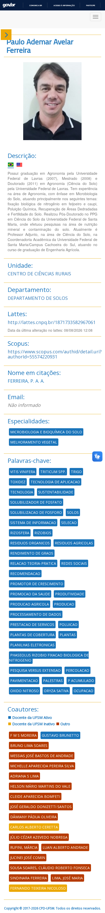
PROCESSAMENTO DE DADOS (35, 614)
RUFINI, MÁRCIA (23, 847)
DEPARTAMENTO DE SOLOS (38, 298)
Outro (64, 723)
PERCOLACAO (77, 670)
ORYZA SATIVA (56, 690)
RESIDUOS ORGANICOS (30, 543)
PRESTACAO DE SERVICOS (32, 624)
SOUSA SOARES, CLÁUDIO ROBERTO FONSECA (50, 867)
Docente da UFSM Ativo (31, 717)
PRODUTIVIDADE (69, 594)
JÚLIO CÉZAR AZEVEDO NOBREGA (39, 837)
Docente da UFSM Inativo (33, 723)
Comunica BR (35, 5)
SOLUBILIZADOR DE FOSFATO (36, 502)
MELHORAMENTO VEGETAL (33, 442)
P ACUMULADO (81, 680)
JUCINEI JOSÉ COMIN (27, 857)
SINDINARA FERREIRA (28, 878)
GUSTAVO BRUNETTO (60, 735)
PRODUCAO (64, 604)
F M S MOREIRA (23, 735)
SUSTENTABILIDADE (55, 492)
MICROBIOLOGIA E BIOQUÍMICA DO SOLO (46, 431)
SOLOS (73, 512)
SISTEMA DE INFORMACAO (33, 522)
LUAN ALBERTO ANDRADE (65, 847)
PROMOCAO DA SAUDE (30, 594)
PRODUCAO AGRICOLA (29, 604)
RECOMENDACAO (25, 573)
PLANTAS (68, 634)
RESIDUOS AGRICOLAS (74, 543)
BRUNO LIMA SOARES (28, 745)
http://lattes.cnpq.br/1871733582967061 (52, 322)
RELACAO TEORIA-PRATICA (33, 563)
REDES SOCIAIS (74, 563)
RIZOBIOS (42, 532)
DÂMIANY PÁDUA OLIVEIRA (33, 816)
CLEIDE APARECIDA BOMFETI (35, 796)
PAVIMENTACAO (24, 680)
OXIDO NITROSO (24, 690)
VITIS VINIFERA (22, 471)
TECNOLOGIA (21, 492)
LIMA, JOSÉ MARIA (67, 878)
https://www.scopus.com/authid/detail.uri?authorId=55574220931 (55, 354)
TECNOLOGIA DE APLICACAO (55, 481)
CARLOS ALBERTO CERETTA (34, 827)
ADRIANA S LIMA (24, 776)
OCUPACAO (83, 690)
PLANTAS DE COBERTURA (32, 634)
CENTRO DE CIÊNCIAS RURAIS (39, 274)
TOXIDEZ (17, 481)
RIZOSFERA (19, 532)
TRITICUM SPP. (53, 471)
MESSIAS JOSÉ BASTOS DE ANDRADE (41, 755)
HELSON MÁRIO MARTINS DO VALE (40, 786)
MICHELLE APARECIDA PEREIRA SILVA (42, 765)
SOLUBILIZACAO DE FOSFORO (36, 512)
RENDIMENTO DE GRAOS (31, 553)
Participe (90, 5)
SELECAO (69, 522)
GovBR (9, 5)
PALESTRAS (53, 680)
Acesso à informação (64, 5)
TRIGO (76, 471)
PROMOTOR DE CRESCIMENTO (36, 583)
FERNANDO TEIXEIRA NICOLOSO (38, 888)
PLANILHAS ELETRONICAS (32, 644)
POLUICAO (68, 624)
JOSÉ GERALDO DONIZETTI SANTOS (41, 806)
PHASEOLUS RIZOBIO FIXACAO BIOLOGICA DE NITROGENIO (49, 658)
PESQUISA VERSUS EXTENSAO (35, 670)
